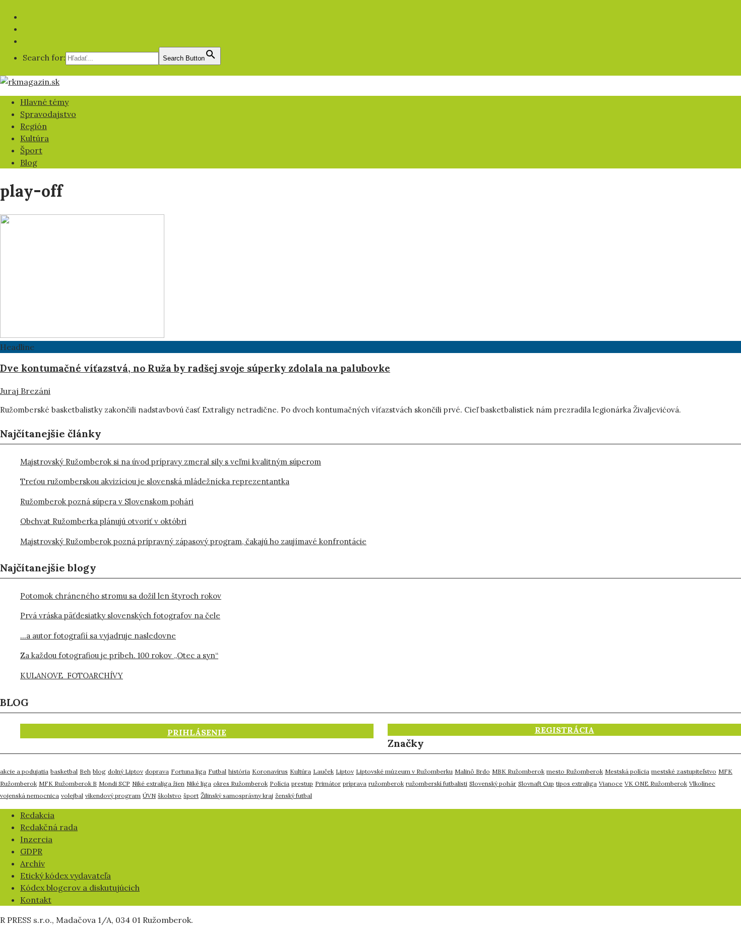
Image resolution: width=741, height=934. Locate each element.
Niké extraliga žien (158, 783)
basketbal (64, 771)
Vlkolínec (702, 783)
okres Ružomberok (240, 783)
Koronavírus (270, 771)
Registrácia (564, 730)
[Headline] (82, 335)
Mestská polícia (627, 771)
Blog (28, 162)
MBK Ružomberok (518, 771)
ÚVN (149, 795)
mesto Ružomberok (574, 771)
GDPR (31, 851)
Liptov (345, 771)
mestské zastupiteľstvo (683, 771)
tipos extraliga (576, 783)
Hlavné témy (44, 102)
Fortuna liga (188, 771)
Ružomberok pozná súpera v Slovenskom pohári (107, 501)
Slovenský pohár (492, 783)
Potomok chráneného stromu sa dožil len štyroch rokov (120, 596)
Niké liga (199, 783)
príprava (354, 783)
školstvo (169, 795)
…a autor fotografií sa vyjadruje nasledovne (98, 635)
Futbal (217, 771)
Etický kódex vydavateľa (65, 875)
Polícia (279, 783)
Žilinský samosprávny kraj (237, 795)
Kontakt (35, 900)
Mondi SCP (114, 783)
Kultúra (34, 138)
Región (33, 126)
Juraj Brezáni (25, 391)
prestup (302, 783)
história (239, 771)
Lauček (323, 771)
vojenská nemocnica (29, 795)
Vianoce (611, 783)
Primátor (328, 783)
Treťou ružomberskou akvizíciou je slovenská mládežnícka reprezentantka (154, 481)
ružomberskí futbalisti (436, 783)
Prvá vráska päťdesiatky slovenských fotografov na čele (120, 615)
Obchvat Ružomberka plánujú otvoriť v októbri (103, 521)
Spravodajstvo (48, 114)
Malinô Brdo (472, 771)
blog (99, 771)
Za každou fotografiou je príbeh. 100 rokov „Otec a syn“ (119, 655)
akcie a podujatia (24, 771)
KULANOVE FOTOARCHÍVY (71, 675)
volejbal (72, 795)
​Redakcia (37, 815)
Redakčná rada (49, 827)
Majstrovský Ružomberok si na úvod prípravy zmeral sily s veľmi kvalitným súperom (170, 461)
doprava (157, 771)
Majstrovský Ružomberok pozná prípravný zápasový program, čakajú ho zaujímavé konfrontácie (193, 541)
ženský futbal (293, 795)
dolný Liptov (125, 771)
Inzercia (36, 839)
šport (191, 795)
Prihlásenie (196, 732)
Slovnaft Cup (536, 783)
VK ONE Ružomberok (656, 783)
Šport (31, 150)
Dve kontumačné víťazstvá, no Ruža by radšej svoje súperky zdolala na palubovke (195, 368)
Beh (85, 771)
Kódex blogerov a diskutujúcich (80, 888)
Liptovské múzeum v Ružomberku (404, 771)
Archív (32, 863)
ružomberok (386, 783)
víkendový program (113, 795)
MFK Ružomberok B (68, 783)
